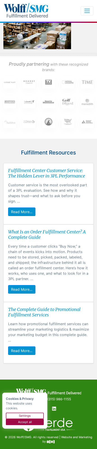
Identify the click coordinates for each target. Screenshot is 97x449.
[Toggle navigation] (87, 10)
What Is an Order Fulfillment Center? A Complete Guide (47, 234)
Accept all (25, 422)
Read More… (21, 212)
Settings (25, 415)
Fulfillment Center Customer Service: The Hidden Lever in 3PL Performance (46, 173)
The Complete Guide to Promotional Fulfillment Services (44, 312)
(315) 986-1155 (59, 399)
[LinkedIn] (54, 409)
